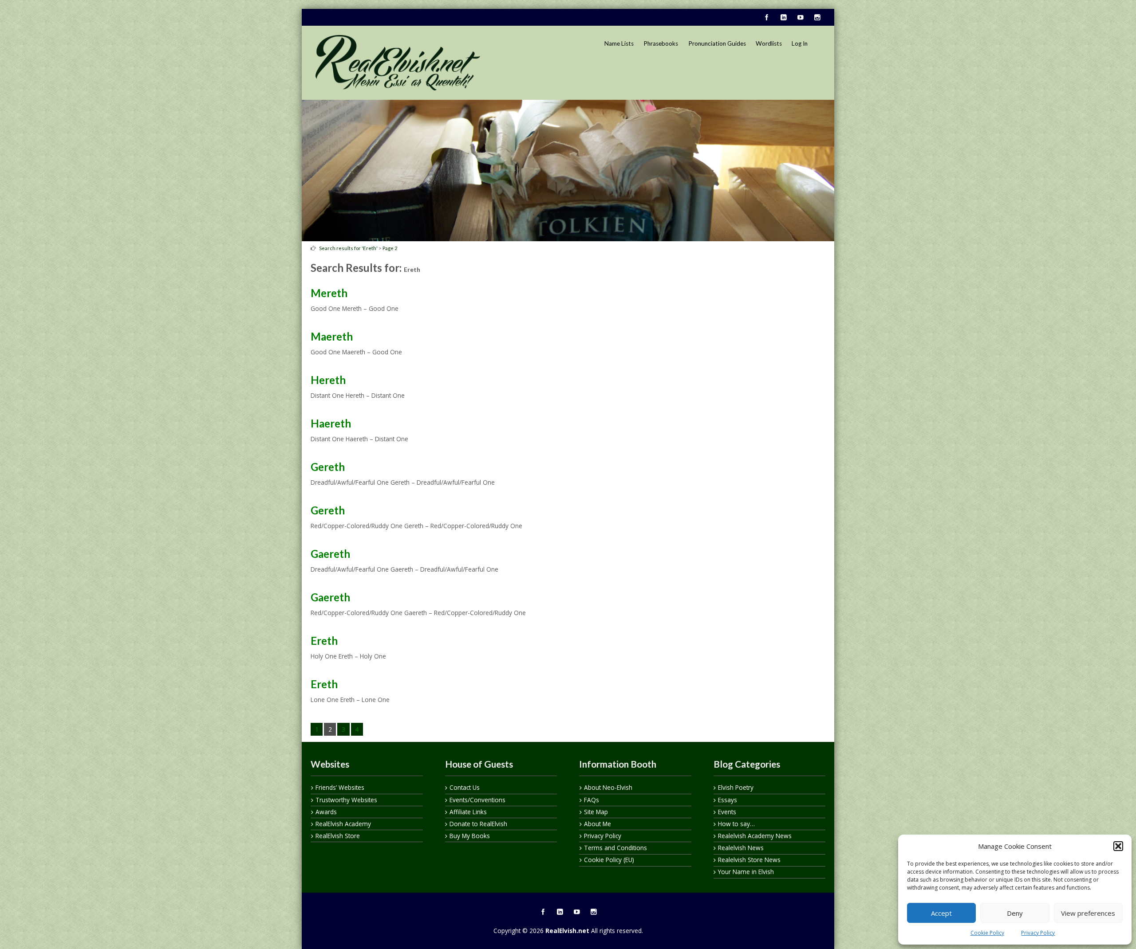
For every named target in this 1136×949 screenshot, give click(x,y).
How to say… (736, 824)
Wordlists (769, 43)
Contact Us (465, 787)
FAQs (591, 800)
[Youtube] (800, 17)
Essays (727, 800)
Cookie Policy (987, 933)
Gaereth (330, 553)
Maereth (332, 336)
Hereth (328, 379)
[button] (1118, 846)
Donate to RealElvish (478, 824)
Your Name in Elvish (746, 871)
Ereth (369, 248)
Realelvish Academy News (755, 835)
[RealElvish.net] (398, 62)
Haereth (331, 423)
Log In (800, 43)
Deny (1015, 913)
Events (727, 812)
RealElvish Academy (343, 824)
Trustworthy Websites (346, 800)
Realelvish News (741, 847)
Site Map (596, 812)
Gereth (328, 466)
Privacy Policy (1038, 933)
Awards (326, 812)
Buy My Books (470, 835)
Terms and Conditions (615, 847)
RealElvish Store (338, 835)
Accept (941, 913)
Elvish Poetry (735, 787)
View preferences (1088, 913)
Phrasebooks (660, 43)
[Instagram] (817, 17)
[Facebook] (766, 17)
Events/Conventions (477, 800)
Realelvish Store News (749, 859)
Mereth (329, 292)
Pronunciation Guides (717, 43)
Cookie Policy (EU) (609, 859)
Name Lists (619, 43)
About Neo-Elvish (608, 787)
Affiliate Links (468, 812)
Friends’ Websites (340, 787)
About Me (597, 824)
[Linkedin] (783, 17)
